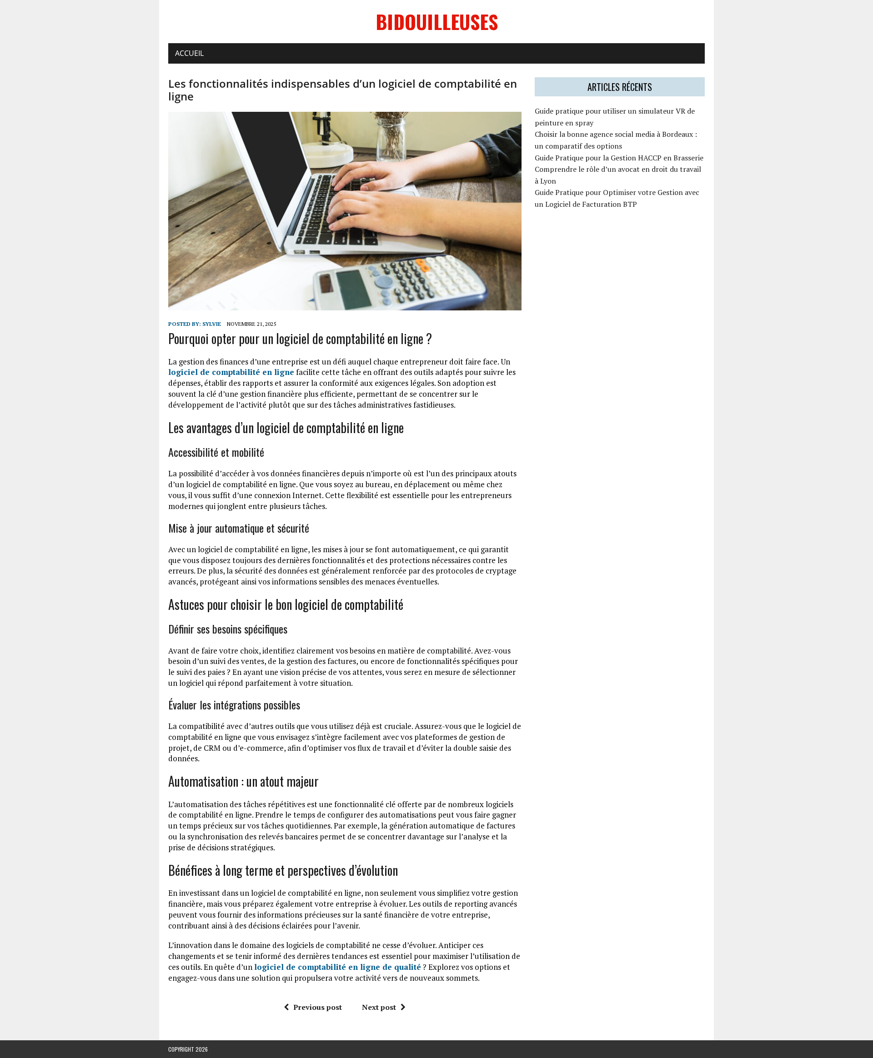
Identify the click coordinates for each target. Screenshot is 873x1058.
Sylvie (211, 323)
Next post (379, 1007)
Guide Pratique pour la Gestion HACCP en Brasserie (619, 158)
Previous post (317, 1007)
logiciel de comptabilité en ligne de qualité (337, 967)
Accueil (189, 53)
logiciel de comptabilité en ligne (231, 372)
